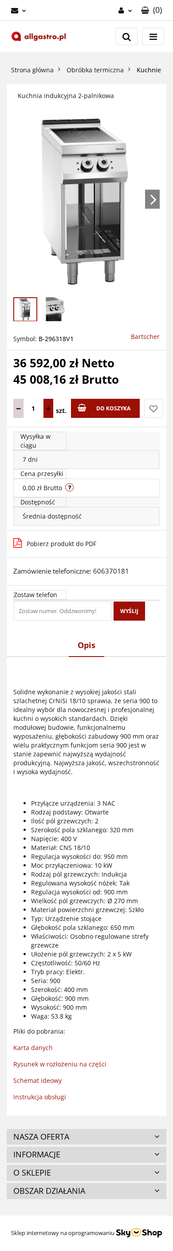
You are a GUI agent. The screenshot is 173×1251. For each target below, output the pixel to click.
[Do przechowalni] (153, 408)
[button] (151, 10)
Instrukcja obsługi (39, 1097)
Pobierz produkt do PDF (61, 543)
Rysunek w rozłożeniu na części (59, 1064)
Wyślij (129, 611)
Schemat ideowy (37, 1080)
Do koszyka (113, 408)
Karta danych (33, 1047)
